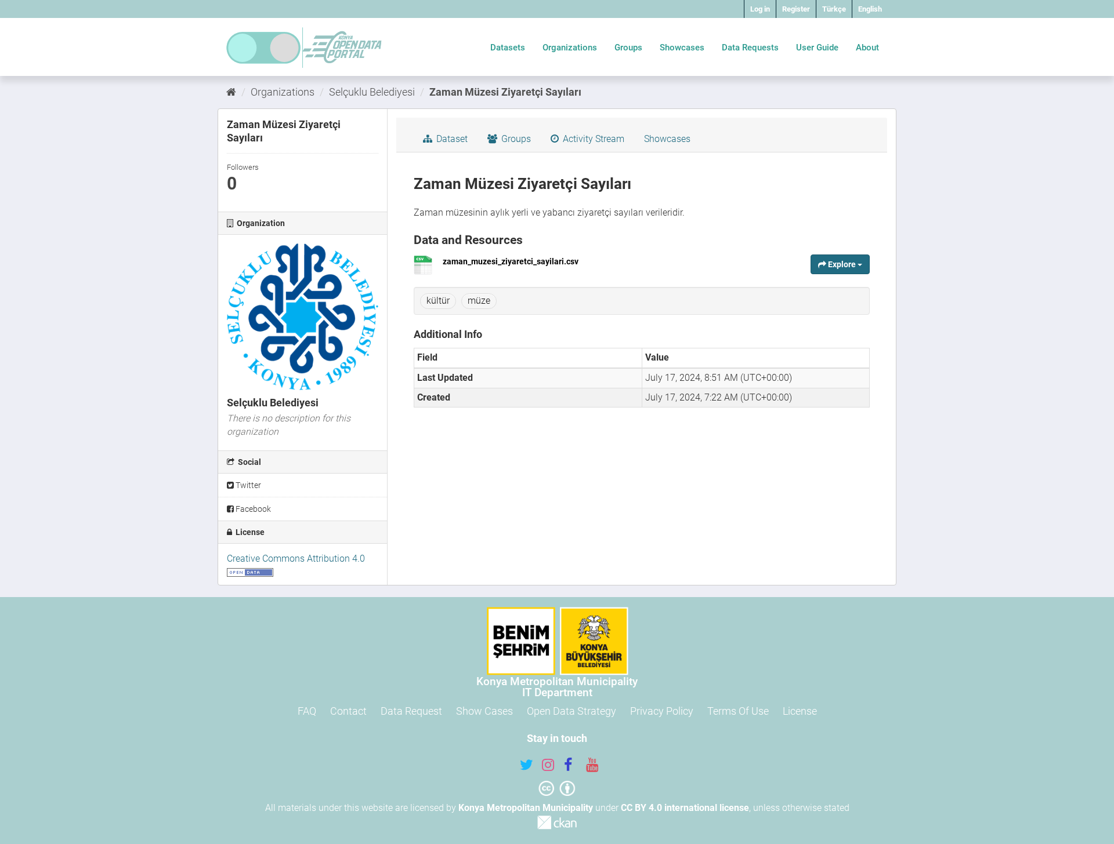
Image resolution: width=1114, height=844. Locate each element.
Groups (628, 47)
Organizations (569, 47)
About (867, 47)
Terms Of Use (738, 711)
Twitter (247, 485)
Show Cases (484, 711)
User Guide (817, 47)
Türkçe (834, 9)
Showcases (682, 47)
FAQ (307, 711)
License (800, 711)
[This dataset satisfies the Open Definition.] (250, 571)
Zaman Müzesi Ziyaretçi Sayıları (505, 92)
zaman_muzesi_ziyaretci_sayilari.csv (510, 261)
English (870, 9)
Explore (842, 264)
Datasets (507, 47)
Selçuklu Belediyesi (372, 92)
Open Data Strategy (571, 711)
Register (796, 9)
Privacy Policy (661, 711)
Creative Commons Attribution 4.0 (296, 558)
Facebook (252, 509)
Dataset (451, 138)
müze (479, 300)
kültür (438, 300)
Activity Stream (592, 138)
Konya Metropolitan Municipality (525, 807)
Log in (760, 9)
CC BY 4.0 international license (685, 807)
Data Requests (750, 47)
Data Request (411, 711)
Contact (348, 711)
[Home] (231, 92)
